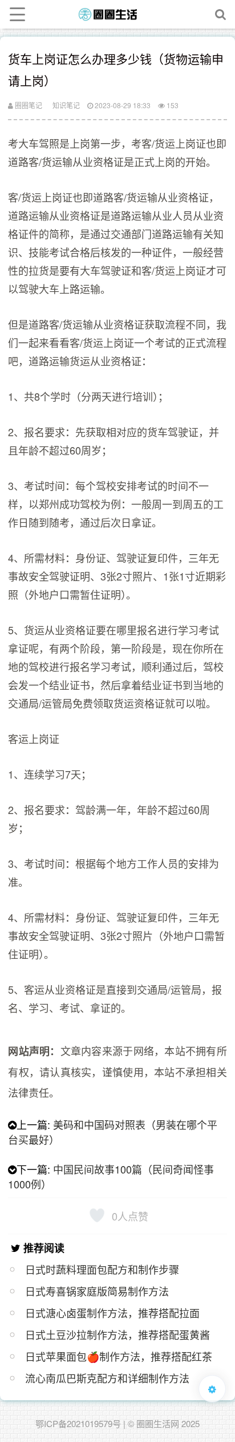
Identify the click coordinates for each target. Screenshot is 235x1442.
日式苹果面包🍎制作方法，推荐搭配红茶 (118, 1356)
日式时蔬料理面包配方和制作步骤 (102, 1269)
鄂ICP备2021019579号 (78, 1423)
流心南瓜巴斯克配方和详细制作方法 (107, 1377)
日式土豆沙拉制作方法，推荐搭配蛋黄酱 (117, 1334)
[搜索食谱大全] (220, 14)
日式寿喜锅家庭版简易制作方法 (97, 1290)
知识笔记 (66, 105)
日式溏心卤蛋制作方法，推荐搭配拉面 (112, 1312)
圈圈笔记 (27, 105)
